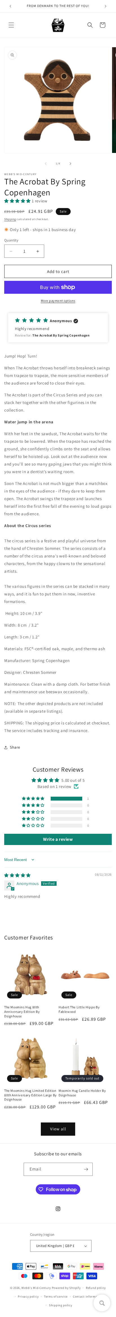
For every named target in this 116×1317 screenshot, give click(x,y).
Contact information (88, 1296)
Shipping (10, 219)
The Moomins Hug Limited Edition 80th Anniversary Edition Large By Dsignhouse (30, 1094)
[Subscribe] (86, 1169)
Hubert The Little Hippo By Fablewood (79, 1009)
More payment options (58, 301)
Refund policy (96, 1288)
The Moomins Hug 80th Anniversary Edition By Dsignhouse (22, 1011)
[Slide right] (70, 163)
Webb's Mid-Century (36, 1288)
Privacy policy (28, 1296)
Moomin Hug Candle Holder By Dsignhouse (82, 1092)
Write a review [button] (58, 839)
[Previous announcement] (10, 6)
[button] (11, 25)
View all (58, 1128)
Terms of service (56, 1296)
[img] (17, 875)
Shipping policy (60, 1305)
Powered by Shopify (66, 1288)
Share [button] (15, 747)
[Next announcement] (105, 6)
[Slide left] (45, 163)
